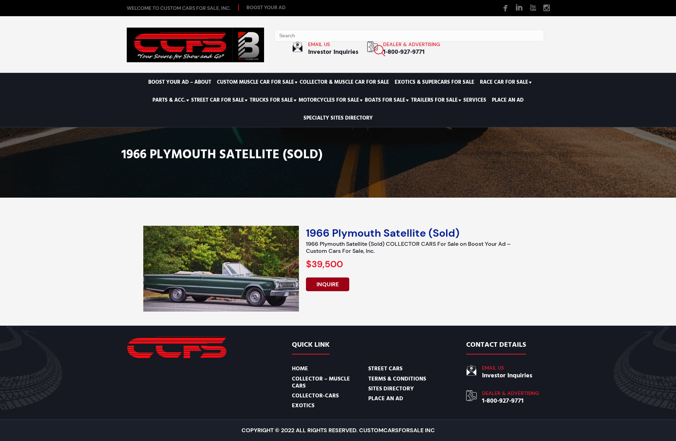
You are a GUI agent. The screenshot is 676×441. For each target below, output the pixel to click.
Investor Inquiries (333, 51)
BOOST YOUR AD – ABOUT (179, 82)
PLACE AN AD (508, 100)
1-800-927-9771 (404, 51)
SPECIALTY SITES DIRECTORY (338, 118)
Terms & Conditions (397, 379)
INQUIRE (328, 284)
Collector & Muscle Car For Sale (344, 82)
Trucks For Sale (271, 100)
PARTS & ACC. (169, 100)
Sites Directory (391, 388)
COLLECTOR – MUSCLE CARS (321, 382)
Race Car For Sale (504, 82)
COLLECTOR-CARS (315, 396)
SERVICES (474, 100)
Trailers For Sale (434, 100)
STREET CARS (385, 368)
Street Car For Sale (217, 100)
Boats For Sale (385, 100)
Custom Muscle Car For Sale (255, 82)
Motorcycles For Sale (329, 100)
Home (300, 368)
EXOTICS (303, 405)
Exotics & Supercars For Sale (434, 82)
